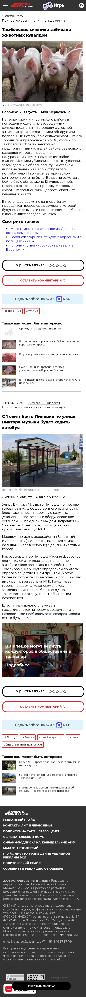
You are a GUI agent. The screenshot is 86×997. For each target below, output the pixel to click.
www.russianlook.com (26, 105)
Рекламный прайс (19, 820)
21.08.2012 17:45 (12, 16)
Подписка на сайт (19, 831)
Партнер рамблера (58, 977)
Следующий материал (41, 986)
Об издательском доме (23, 837)
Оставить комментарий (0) (43, 280)
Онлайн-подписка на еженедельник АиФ (39, 842)
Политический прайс (22, 863)
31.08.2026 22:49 (13, 403)
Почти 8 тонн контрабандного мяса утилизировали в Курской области (41, 368)
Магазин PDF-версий (20, 848)
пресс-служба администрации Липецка (31, 490)
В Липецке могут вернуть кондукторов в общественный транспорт (38, 651)
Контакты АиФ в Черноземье (27, 825)
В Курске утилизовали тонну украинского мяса (49, 354)
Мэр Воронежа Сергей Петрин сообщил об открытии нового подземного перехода (46, 789)
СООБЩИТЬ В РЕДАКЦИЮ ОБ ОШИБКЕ (33, 868)
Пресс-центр (49, 831)
